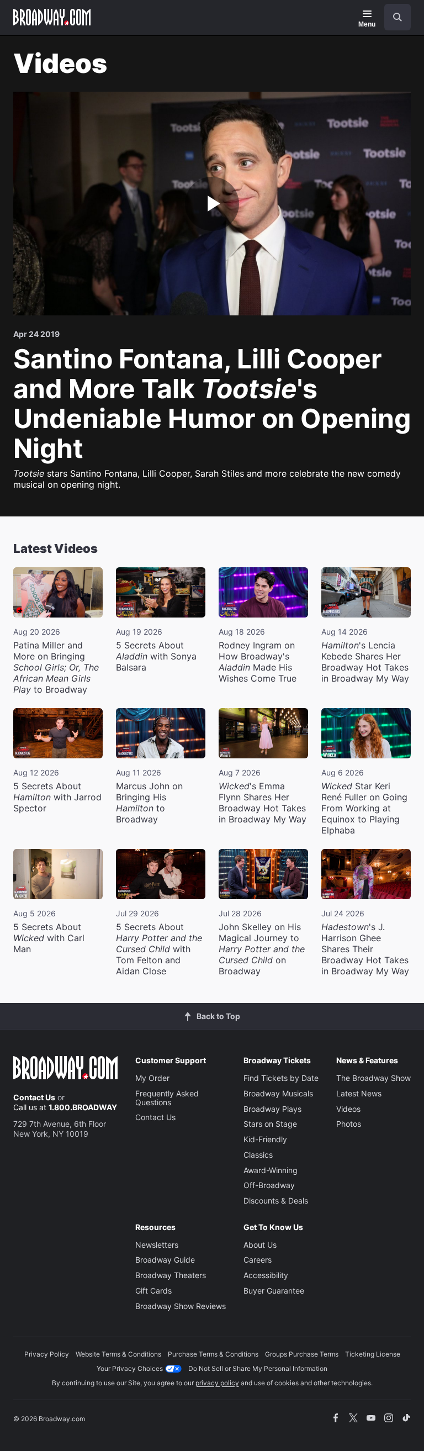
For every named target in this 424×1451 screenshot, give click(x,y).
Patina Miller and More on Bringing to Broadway (56, 667)
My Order (152, 1078)
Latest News (358, 1093)
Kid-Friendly (265, 1139)
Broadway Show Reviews (180, 1306)
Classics (258, 1154)
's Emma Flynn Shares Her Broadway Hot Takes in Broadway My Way (262, 802)
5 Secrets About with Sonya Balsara (156, 656)
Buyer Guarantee (273, 1290)
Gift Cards (153, 1290)
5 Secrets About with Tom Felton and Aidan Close (159, 949)
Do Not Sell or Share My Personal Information (257, 1368)
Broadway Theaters (170, 1275)
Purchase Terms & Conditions (213, 1354)
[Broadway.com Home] (52, 17)
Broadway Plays (272, 1109)
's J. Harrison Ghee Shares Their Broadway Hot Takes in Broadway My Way (365, 949)
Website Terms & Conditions (118, 1354)
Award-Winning (270, 1170)
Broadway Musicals (278, 1093)
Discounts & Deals (275, 1200)
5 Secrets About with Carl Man (48, 937)
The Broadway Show (373, 1078)
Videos (348, 1109)
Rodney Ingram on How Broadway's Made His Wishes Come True (257, 662)
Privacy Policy (46, 1354)
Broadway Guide (165, 1259)
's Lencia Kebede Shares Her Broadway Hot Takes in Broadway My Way (365, 662)
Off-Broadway (269, 1185)
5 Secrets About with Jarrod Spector (57, 797)
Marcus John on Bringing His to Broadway (149, 802)
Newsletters (156, 1244)
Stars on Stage (270, 1123)
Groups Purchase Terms (301, 1354)
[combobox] (393, 17)
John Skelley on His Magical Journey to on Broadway (262, 949)
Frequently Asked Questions (167, 1098)
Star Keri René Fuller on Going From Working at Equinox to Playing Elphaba (364, 808)
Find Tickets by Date (281, 1078)
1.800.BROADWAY (83, 1107)
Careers (257, 1259)
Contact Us (34, 1097)
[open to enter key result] (397, 17)
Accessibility (265, 1275)
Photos (348, 1123)
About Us (260, 1244)
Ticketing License (372, 1354)
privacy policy (217, 1383)
